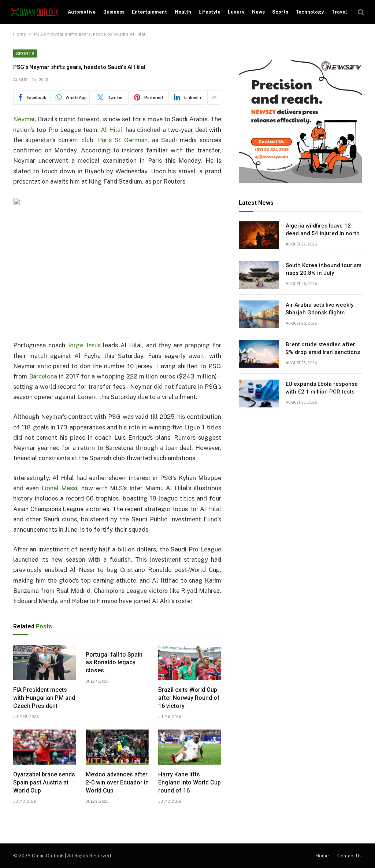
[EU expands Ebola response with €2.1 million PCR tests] (259, 393)
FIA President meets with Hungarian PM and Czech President (44, 697)
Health (183, 12)
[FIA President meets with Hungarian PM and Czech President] (44, 662)
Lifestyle (209, 12)
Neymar (24, 119)
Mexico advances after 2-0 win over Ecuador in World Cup (117, 782)
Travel (339, 12)
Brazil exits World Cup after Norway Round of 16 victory (189, 697)
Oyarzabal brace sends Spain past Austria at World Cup (44, 782)
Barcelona (43, 376)
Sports (280, 12)
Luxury (236, 12)
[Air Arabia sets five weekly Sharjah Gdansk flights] (259, 314)
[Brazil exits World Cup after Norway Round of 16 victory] (189, 662)
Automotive (82, 12)
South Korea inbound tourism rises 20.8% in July (323, 269)
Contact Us (349, 855)
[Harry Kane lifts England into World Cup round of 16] (189, 747)
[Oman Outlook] (35, 12)
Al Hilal (111, 129)
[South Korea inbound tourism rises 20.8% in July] (259, 275)
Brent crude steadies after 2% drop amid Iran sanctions (323, 348)
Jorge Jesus (84, 345)
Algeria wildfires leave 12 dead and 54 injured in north (323, 229)
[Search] (360, 12)
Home (19, 34)
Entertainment (149, 12)
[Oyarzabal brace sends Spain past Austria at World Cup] (44, 747)
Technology (310, 12)
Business (114, 12)
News (258, 12)
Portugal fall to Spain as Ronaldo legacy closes (114, 662)
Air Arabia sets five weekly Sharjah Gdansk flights (319, 309)
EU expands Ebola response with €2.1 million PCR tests (322, 388)
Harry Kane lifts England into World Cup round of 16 (189, 782)
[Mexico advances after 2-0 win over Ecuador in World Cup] (117, 747)
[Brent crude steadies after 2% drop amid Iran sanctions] (259, 354)
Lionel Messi (59, 488)
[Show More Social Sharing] (214, 97)
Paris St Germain (123, 140)
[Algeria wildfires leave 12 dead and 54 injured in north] (259, 235)
